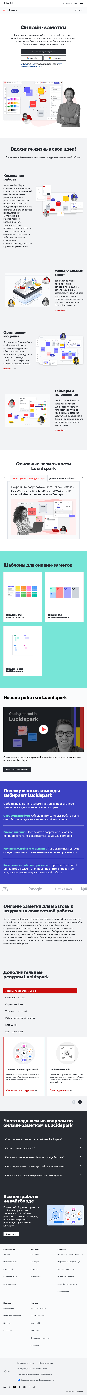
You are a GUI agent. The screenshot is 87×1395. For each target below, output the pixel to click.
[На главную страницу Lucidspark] (10, 10)
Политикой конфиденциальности (31, 66)
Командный (8, 1269)
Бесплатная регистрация (43, 52)
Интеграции (35, 1277)
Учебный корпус (37, 1315)
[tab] (29, 478)
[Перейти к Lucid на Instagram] (14, 1387)
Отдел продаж (9, 1284)
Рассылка (34, 1345)
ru (8, 1371)
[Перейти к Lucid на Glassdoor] (29, 1387)
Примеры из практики (39, 1338)
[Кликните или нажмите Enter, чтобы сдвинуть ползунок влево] (4, 478)
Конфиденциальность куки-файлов (32, 1368)
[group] (43, 517)
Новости (7, 1323)
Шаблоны (34, 1330)
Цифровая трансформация (69, 1262)
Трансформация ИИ (66, 1269)
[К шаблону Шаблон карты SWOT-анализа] (23, 651)
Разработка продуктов (67, 1284)
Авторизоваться (70, 3)
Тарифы (6, 1254)
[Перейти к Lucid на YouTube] (24, 1387)
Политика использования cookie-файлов (34, 1374)
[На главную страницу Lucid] (10, 3)
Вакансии (7, 1330)
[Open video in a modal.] (43, 729)
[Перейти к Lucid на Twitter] (9, 1387)
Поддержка (11, 1234)
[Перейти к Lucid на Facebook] (19, 1387)
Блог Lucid (35, 1323)
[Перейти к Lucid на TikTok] (34, 1387)
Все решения (63, 1291)
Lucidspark (35, 1262)
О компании (8, 1308)
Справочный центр (38, 1308)
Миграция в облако (65, 1277)
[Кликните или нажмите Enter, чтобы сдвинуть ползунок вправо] (83, 478)
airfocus (33, 1269)
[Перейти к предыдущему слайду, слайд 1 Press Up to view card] (73, 1102)
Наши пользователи (12, 1315)
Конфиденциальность (26, 1363)
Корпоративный (10, 1277)
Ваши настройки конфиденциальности (37, 1380)
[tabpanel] (23, 1066)
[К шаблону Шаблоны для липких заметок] (23, 597)
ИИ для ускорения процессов (70, 1254)
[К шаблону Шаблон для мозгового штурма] (64, 597)
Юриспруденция (46, 1363)
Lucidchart (35, 1254)
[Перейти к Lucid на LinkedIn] (4, 1387)
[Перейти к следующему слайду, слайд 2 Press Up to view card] (80, 1102)
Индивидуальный (10, 1262)
